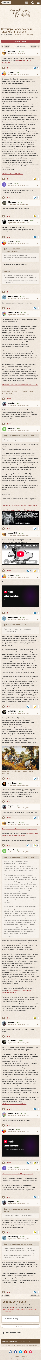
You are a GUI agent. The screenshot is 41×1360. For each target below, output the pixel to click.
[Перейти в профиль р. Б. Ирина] (4, 784)
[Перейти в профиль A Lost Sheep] (4, 297)
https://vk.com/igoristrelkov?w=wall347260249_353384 (19, 510)
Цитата (9, 68)
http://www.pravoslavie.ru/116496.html (14, 1104)
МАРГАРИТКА (25, 1209)
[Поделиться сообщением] (37, 53)
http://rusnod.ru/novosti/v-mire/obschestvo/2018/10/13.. (20, 385)
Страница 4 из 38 (20, 46)
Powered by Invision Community (20, 1359)
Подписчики (18, 1326)
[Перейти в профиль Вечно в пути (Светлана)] (4, 222)
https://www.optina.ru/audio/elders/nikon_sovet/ (17, 1174)
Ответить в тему (20, 41)
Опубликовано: (18, 53)
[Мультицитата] (3, 68)
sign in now (12, 1307)
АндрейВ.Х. (10, 34)
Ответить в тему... (12, 1319)
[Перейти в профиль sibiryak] (4, 73)
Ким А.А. (23, 625)
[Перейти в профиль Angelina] (4, 404)
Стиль (23, 1356)
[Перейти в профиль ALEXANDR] (4, 712)
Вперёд (33, 46)
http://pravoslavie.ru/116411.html (12, 174)
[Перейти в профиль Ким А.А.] (4, 429)
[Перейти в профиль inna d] (4, 184)
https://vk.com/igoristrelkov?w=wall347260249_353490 (19, 505)
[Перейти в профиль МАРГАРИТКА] (4, 314)
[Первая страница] (2, 46)
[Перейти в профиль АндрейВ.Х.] (4, 52)
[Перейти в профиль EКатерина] (4, 203)
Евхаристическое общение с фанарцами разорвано (19, 829)
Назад (7, 46)
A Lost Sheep (24, 435)
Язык (16, 1356)
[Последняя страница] (38, 46)
